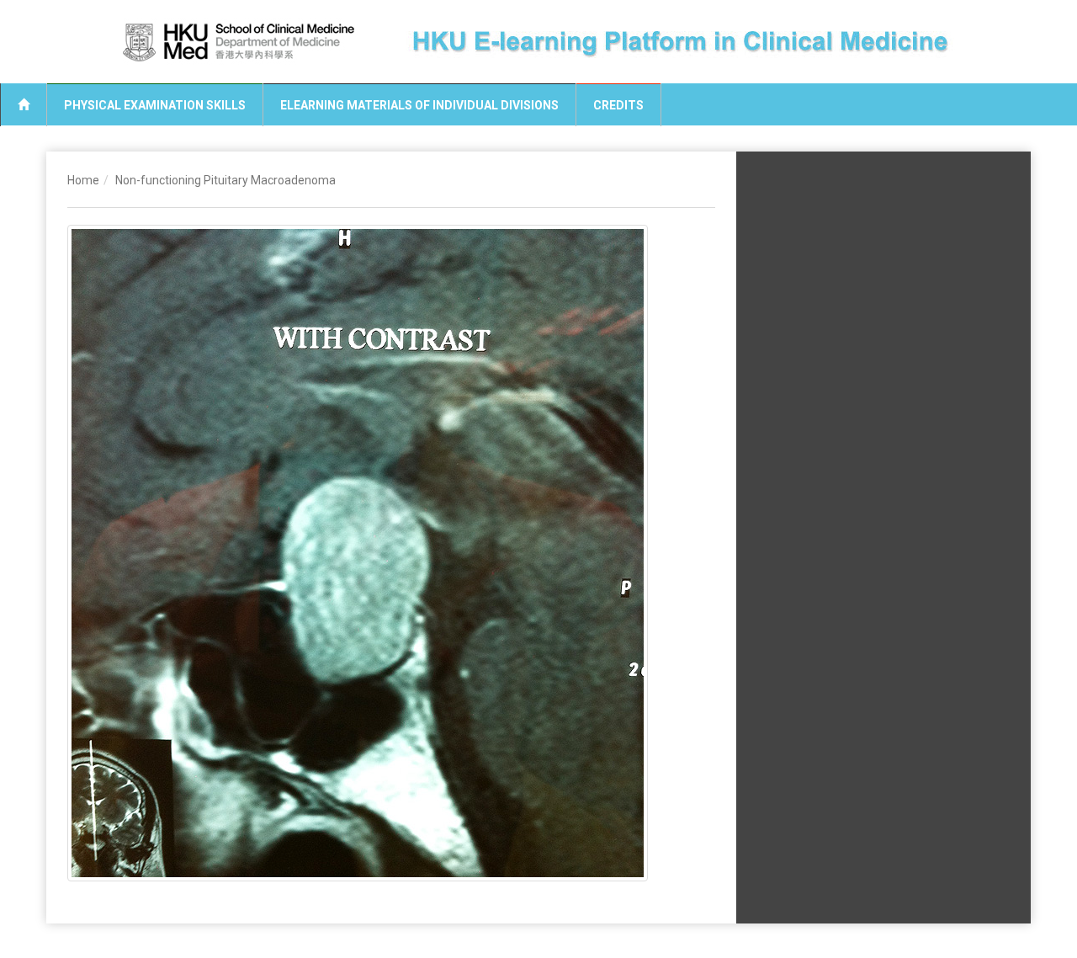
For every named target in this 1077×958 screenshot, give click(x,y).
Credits (618, 105)
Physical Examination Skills (155, 105)
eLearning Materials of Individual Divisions (419, 105)
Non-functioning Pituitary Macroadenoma (225, 180)
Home (83, 180)
